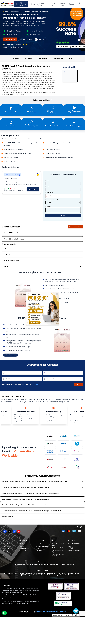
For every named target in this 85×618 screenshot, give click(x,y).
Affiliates (21, 544)
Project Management (15, 11)
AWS (27, 564)
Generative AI (21, 564)
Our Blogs (6, 551)
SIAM (31, 564)
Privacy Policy (35, 384)
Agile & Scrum (70, 564)
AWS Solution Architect (54, 573)
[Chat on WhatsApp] (4, 613)
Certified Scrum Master (72, 575)
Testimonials (43, 58)
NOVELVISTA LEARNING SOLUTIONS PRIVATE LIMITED (50, 611)
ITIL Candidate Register (58, 548)
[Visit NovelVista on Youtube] (18, 531)
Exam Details (58, 58)
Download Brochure (26, 39)
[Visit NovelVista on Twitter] (9, 531)
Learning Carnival (62, 4)
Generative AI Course (40, 573)
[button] (47, 196)
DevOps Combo (35, 575)
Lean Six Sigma (60, 564)
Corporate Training (40, 4)
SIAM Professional (67, 573)
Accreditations (7, 546)
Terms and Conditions (42, 546)
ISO (15, 564)
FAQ (70, 58)
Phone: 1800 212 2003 (74, 544)
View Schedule (10, 39)
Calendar (32, 4)
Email (47, 186)
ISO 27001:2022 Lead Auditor (24, 573)
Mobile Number (49, 192)
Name (47, 180)
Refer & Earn (80, 4)
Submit (63, 215)
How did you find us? (51, 199)
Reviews (18, 44)
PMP (41, 564)
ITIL (12, 564)
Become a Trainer (24, 551)
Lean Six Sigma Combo (57, 575)
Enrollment (28, 58)
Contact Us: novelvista (74, 550)
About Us (53, 4)
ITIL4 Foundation (9, 573)
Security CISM (45, 575)
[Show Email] (72, 615)
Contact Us (6, 548)
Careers (21, 546)
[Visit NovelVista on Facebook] (14, 531)
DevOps (46, 564)
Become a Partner (24, 548)
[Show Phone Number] (75, 615)
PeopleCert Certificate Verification (58, 555)
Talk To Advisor (10, 355)
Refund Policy (39, 551)
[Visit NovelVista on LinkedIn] (5, 531)
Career (37, 548)
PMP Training (26, 575)
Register (71, 4)
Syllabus (16, 58)
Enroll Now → (33, 189)
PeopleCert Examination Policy (58, 544)
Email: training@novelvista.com (74, 547)
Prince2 (36, 564)
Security (52, 564)
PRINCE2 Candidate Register (57, 551)
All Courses (21, 4)
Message (48, 206)
